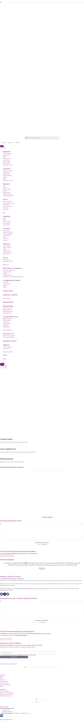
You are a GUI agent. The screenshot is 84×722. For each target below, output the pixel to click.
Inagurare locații (9, 341)
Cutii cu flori (8, 291)
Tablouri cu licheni (10, 295)
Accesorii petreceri (10, 317)
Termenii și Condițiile (28, 654)
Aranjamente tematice (12, 280)
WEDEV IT (14, 719)
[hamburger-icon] (2, 146)
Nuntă (4, 148)
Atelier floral (6, 264)
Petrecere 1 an (8, 334)
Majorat (6, 345)
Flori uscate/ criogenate (12, 268)
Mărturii (6, 184)
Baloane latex (8, 302)
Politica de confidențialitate (17, 654)
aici (23, 461)
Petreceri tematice (7, 330)
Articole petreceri (7, 298)
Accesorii (6, 169)
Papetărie (7, 151)
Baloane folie (8, 306)
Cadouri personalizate (8, 351)
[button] (82, 524)
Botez (4, 212)
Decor (5, 199)
